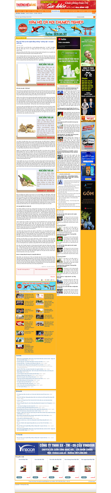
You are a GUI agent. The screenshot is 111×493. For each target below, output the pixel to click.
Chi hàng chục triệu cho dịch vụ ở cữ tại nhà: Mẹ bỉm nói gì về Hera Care (33, 394)
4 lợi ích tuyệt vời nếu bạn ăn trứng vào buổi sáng (28, 373)
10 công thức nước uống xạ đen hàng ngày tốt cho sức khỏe (30, 364)
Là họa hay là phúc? (61, 225)
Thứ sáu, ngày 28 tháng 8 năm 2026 (23, 17)
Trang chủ (31, 481)
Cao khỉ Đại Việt (23, 459)
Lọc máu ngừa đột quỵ (22, 386)
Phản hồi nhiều (60, 212)
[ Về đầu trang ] (91, 481)
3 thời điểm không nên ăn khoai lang (25, 380)
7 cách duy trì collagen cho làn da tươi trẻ (28, 311)
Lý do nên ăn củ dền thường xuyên (25, 418)
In (43, 280)
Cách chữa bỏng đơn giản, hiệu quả (25, 383)
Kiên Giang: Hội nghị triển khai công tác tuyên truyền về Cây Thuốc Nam (33, 415)
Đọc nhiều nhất (60, 210)
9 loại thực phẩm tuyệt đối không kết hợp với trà (48, 311)
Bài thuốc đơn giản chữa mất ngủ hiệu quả (26, 377)
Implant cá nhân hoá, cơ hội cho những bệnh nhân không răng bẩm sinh (33, 420)
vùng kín (31, 291)
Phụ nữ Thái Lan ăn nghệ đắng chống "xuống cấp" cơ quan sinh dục (32, 425)
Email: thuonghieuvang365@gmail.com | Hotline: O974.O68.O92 (48, 481)
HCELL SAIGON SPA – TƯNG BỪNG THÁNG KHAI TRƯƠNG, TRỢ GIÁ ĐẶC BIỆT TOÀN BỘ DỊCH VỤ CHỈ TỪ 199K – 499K (67, 177)
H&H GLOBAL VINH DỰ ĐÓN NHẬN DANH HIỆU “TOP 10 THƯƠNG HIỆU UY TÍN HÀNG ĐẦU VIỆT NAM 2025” (69, 198)
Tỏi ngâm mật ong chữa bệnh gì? (24, 381)
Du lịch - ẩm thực (29, 13)
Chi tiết (19, 477)
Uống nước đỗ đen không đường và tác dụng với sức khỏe (30, 378)
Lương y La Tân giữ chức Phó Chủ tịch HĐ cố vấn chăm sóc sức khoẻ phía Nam (34, 400)
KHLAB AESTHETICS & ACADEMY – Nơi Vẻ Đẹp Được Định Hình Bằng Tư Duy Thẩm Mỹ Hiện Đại (67, 152)
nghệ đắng (22, 291)
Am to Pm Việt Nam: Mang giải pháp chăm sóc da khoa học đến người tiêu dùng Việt (35, 397)
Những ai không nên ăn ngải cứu (24, 375)
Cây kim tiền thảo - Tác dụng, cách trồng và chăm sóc (29, 363)
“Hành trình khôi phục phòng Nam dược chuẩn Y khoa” (49, 317)
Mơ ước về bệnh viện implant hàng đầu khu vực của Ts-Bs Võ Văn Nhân (33, 423)
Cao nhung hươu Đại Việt (72, 459)
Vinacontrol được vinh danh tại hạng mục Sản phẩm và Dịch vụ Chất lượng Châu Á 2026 (67, 88)
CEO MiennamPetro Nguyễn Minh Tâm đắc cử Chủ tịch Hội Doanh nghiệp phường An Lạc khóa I (68, 109)
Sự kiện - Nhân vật (38, 13)
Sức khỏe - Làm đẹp (20, 13)
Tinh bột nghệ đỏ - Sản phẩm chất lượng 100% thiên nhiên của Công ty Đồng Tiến (67, 135)
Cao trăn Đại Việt (39, 459)
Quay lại (52, 276)
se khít (27, 291)
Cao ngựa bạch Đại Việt (87, 459)
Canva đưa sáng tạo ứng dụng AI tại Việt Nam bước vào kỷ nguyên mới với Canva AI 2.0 (72, 182)
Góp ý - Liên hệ (66, 481)
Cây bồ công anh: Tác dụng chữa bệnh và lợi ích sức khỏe (30, 361)
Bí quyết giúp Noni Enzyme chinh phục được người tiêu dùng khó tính (32, 409)
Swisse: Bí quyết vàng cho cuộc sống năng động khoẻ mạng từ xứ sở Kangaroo (49, 304)
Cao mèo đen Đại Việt (55, 459)
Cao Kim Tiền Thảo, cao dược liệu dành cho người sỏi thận (30, 369)
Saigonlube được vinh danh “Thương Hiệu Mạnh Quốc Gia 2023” (66, 235)
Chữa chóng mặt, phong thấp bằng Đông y (26, 385)
